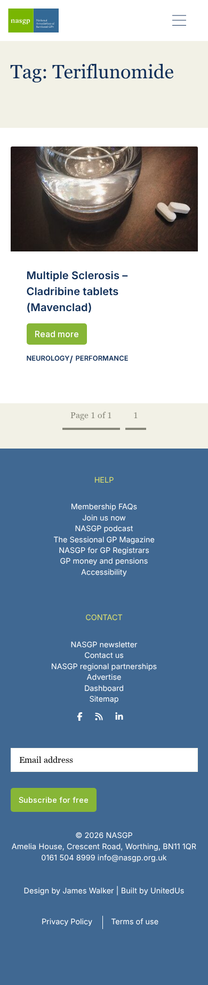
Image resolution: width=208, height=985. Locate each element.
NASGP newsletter (104, 644)
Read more (57, 334)
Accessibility (104, 572)
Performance (102, 359)
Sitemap (103, 699)
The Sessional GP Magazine (104, 539)
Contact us (104, 655)
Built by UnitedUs (153, 891)
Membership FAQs (104, 506)
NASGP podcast (104, 528)
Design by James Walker (69, 891)
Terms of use (134, 921)
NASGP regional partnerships (104, 666)
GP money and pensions (104, 561)
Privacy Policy (67, 921)
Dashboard (104, 688)
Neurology (48, 359)
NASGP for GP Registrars (104, 550)
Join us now (104, 518)
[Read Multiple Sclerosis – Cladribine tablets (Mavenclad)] (104, 198)
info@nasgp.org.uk (132, 857)
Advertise (104, 677)
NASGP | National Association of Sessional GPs (33, 20)
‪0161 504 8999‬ (68, 857)
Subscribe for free (54, 799)
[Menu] (179, 20)
